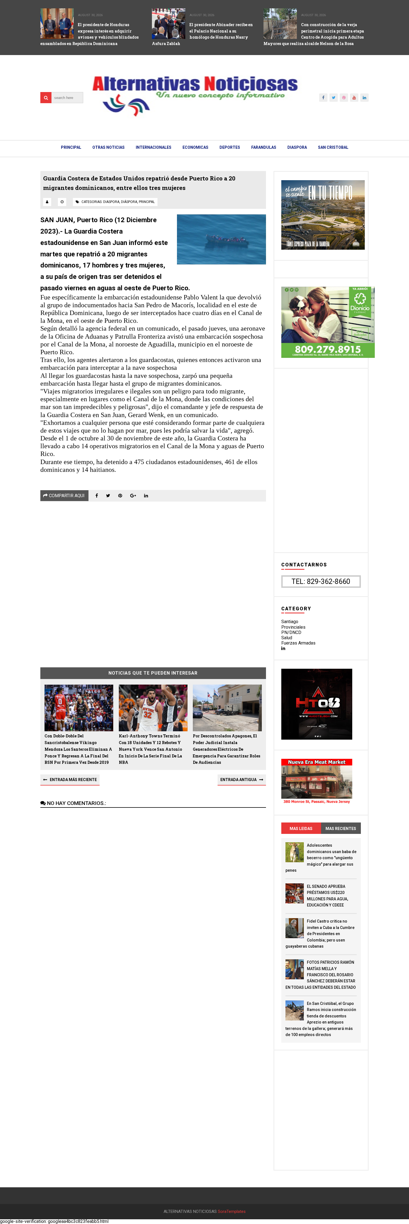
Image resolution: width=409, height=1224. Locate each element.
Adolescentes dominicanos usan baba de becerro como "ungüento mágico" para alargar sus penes (320, 858)
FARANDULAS (263, 147)
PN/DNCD (291, 632)
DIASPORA (297, 147)
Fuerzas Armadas (298, 643)
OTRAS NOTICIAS (108, 147)
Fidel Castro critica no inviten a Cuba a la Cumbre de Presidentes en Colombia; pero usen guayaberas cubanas (319, 933)
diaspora (111, 202)
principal (147, 202)
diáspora (129, 202)
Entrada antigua (238, 779)
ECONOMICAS (195, 147)
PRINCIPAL (71, 147)
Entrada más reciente (73, 779)
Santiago (289, 621)
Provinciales (293, 627)
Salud (286, 637)
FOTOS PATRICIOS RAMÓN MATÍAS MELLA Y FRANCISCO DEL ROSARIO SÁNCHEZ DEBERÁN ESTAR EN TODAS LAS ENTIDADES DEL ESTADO (320, 975)
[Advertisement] (153, 580)
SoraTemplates (232, 1212)
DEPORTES (230, 147)
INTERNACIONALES (153, 147)
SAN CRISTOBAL (333, 147)
